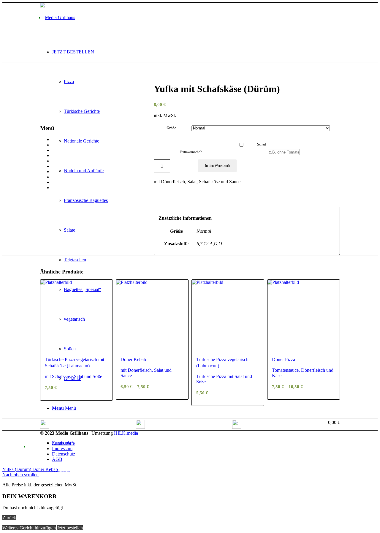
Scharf (261, 144)
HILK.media (126, 433)
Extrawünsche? (191, 152)
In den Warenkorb (217, 166)
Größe (171, 128)
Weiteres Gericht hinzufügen (29, 527)
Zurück (9, 517)
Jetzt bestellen (70, 527)
